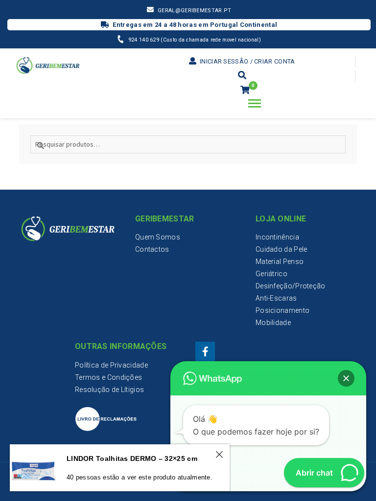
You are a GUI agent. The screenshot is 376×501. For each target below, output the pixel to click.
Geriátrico (271, 274)
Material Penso (280, 261)
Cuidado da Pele (281, 249)
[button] (346, 378)
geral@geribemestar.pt (194, 10)
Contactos (152, 249)
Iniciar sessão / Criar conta (246, 61)
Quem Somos (157, 237)
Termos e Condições (108, 377)
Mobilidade (273, 323)
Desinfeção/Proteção (291, 286)
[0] (245, 90)
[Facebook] (205, 351)
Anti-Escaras (276, 298)
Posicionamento (282, 310)
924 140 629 (144, 40)
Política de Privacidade (111, 365)
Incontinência (277, 237)
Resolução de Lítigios (109, 389)
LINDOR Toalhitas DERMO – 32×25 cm (132, 458)
